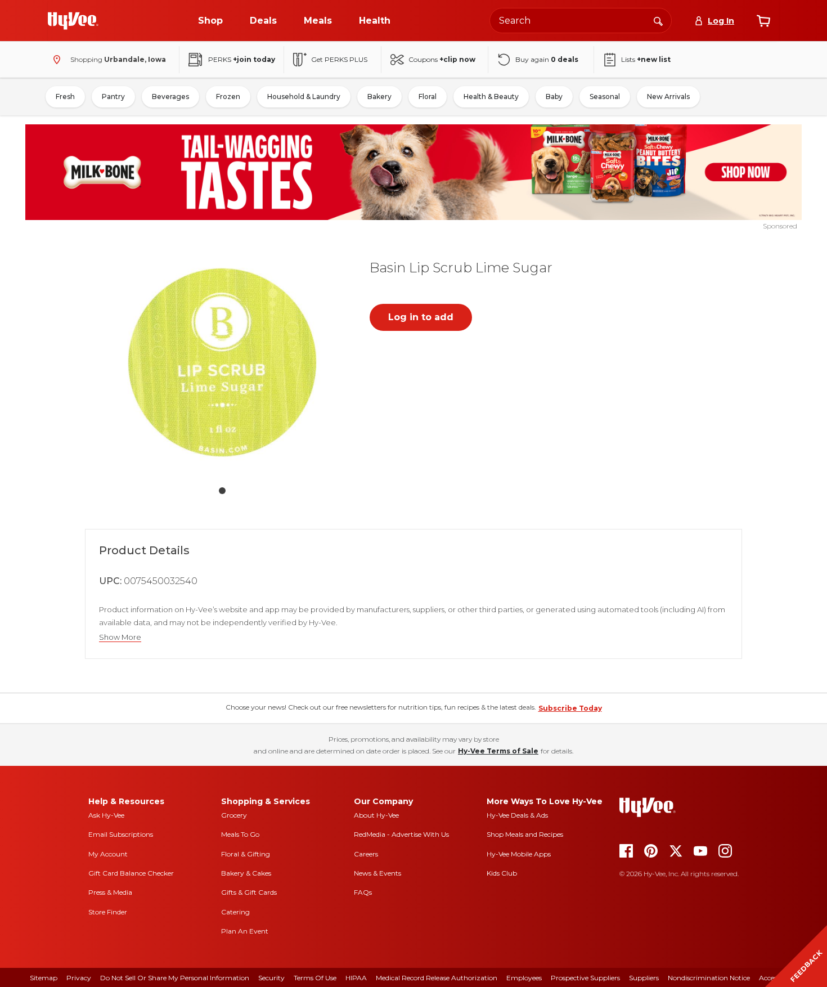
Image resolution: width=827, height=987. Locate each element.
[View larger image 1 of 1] (222, 362)
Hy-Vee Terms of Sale (498, 751)
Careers (366, 854)
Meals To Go (240, 834)
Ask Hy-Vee (106, 815)
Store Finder (107, 912)
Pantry (113, 96)
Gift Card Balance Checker (131, 873)
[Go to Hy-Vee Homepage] (73, 21)
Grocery (234, 815)
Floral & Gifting (245, 854)
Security (271, 977)
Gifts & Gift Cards (249, 892)
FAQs (363, 892)
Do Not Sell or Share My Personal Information (174, 977)
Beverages (170, 96)
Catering (235, 912)
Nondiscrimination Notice (709, 977)
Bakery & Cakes (246, 873)
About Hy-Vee (376, 815)
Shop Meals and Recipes (525, 834)
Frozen (228, 96)
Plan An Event (244, 931)
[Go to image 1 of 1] (222, 490)
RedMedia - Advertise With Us (401, 834)
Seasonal (605, 96)
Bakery (379, 96)
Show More (120, 637)
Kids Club (502, 873)
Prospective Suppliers (585, 977)
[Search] (658, 20)
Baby (554, 96)
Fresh (65, 96)
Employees (524, 977)
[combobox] (580, 20)
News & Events (377, 873)
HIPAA (356, 977)
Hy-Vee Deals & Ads (517, 815)
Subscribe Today (570, 708)
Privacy (78, 977)
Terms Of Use (315, 977)
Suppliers (644, 977)
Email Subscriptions (120, 834)
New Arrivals (668, 96)
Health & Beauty (491, 96)
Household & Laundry (303, 96)
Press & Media (110, 892)
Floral (428, 96)
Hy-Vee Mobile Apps (519, 854)
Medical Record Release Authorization (436, 977)
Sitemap (43, 977)
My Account (108, 854)
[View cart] (763, 21)
